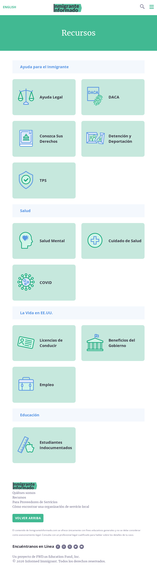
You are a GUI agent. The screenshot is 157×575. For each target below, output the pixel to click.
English (9, 7)
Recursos (19, 497)
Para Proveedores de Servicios (34, 502)
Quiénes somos (23, 493)
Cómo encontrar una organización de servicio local (50, 507)
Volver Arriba (28, 518)
